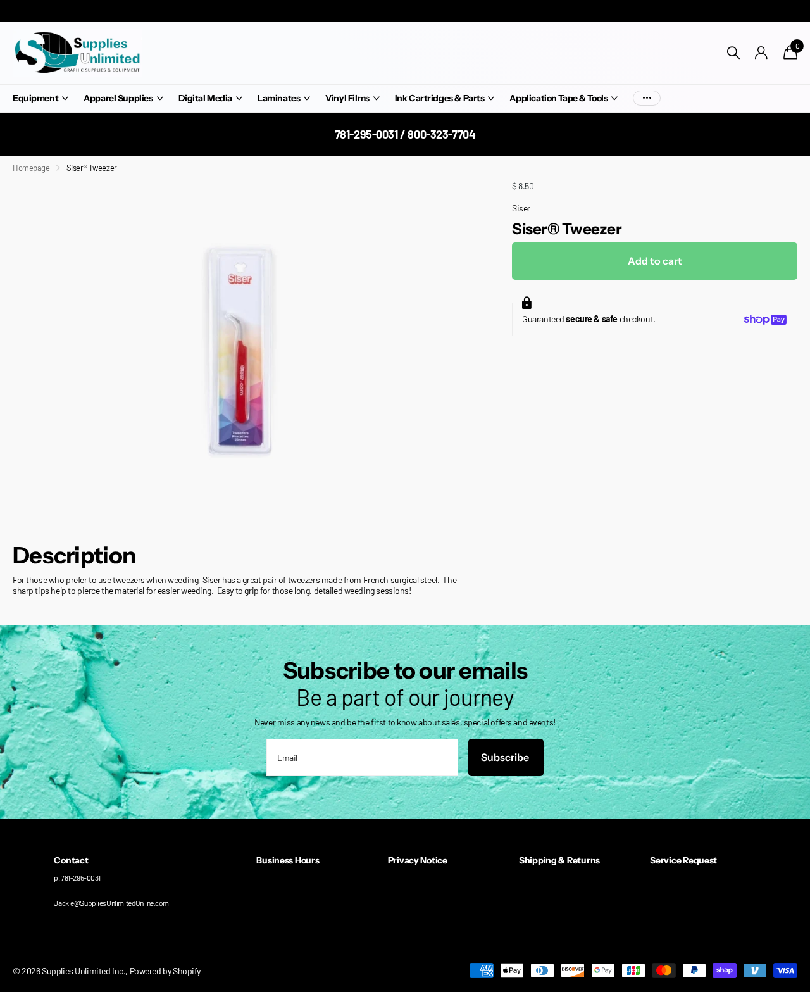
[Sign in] (761, 53)
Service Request (683, 860)
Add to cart (655, 260)
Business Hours (287, 860)
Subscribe (506, 757)
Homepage (31, 168)
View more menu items (647, 98)
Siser (521, 208)
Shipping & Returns (559, 860)
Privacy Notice (417, 860)
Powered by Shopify (165, 970)
